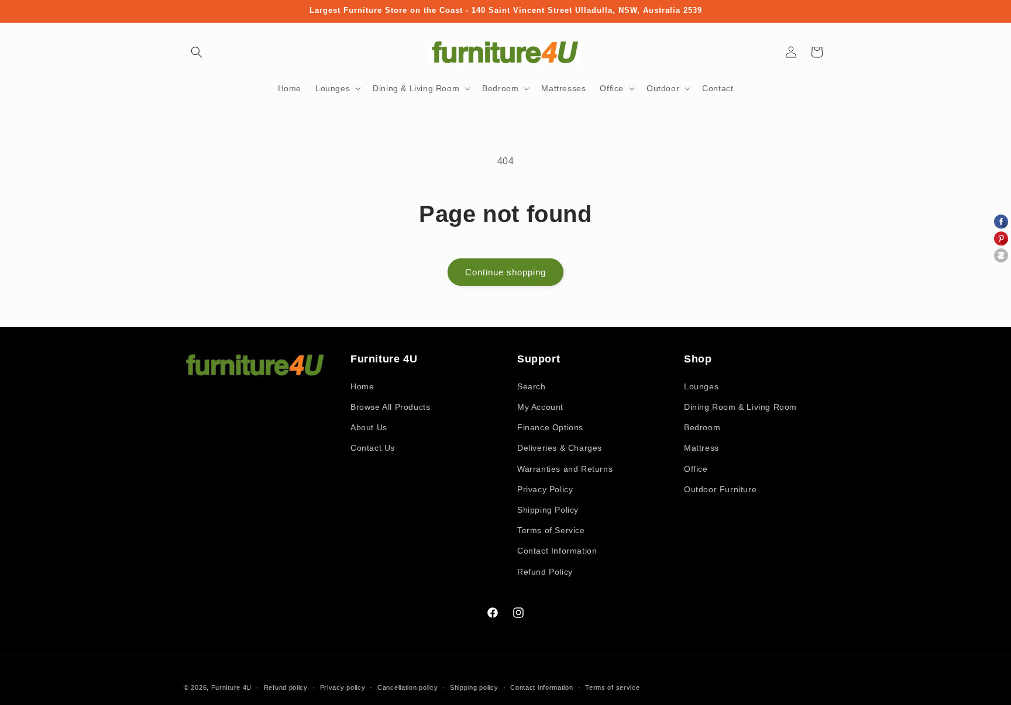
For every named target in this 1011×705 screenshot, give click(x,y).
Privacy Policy (545, 489)
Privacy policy (343, 687)
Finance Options (550, 427)
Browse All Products (390, 407)
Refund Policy (545, 571)
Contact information (541, 687)
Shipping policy (474, 687)
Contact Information (557, 550)
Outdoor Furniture (720, 489)
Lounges (701, 386)
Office (696, 469)
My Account (540, 407)
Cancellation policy (407, 687)
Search (531, 386)
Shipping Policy (548, 509)
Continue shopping (505, 272)
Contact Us (372, 447)
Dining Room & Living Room (740, 407)
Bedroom (702, 427)
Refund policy (286, 687)
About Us (368, 427)
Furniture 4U (231, 687)
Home (362, 386)
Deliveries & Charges (559, 447)
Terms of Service (551, 530)
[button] (196, 52)
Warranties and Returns (565, 469)
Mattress (701, 447)
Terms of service (612, 687)
